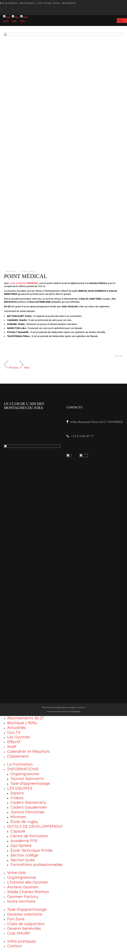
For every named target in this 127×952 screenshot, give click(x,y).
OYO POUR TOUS (48, 3)
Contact (81, 707)
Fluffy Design (75, 711)
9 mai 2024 (28, 271)
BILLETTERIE (9, 3)
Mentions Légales (69, 707)
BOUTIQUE (27, 3)
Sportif (11, 271)
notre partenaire (24, 283)
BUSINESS (69, 3)
